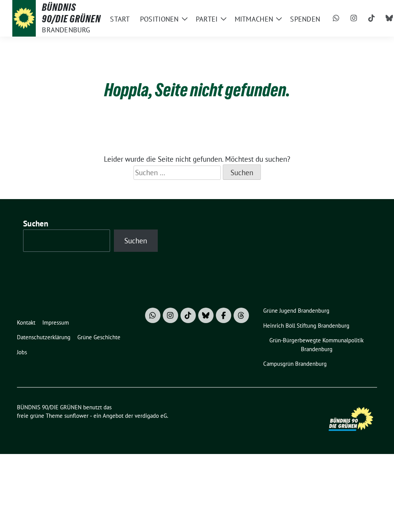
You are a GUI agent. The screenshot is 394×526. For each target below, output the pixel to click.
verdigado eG (151, 415)
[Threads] (241, 315)
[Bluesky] (206, 315)
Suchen (35, 223)
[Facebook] (223, 315)
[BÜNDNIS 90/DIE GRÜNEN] (24, 18)
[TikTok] (371, 18)
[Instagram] (353, 18)
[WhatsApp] (336, 18)
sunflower (76, 415)
